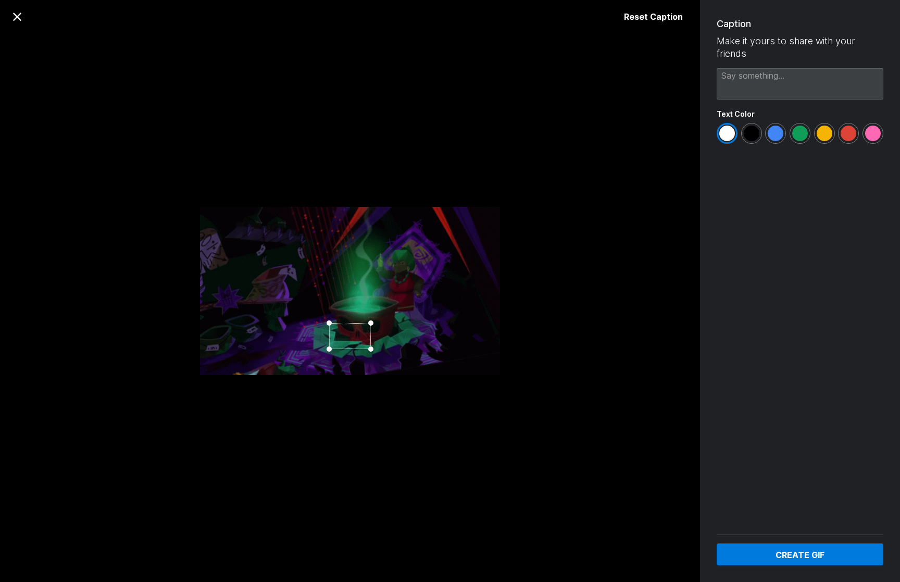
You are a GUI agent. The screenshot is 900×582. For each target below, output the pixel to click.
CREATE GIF (800, 555)
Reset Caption (653, 16)
